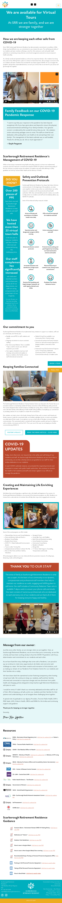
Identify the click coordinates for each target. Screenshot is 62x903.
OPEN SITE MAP (31, 900)
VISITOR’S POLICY (14, 432)
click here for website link (44, 737)
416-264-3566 (7, 889)
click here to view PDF (34, 835)
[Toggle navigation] (58, 5)
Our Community (47, 889)
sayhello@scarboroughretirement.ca (10, 891)
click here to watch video (48, 863)
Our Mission (57, 889)
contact (58, 891)
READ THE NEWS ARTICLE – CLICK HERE (42, 432)
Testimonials (51, 891)
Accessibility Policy (55, 895)
